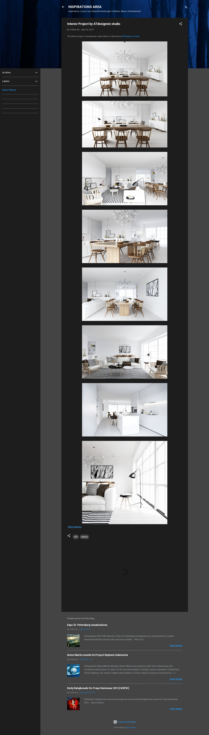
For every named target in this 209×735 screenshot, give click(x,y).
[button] (180, 24)
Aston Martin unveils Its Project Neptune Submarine (97, 654)
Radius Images (131, 727)
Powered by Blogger (126, 722)
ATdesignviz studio (130, 36)
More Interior (74, 527)
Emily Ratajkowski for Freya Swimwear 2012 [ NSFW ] (98, 688)
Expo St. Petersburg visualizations (87, 624)
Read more (176, 646)
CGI (75, 537)
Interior (84, 537)
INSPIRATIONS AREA (85, 7)
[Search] (186, 7)
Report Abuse (9, 90)
